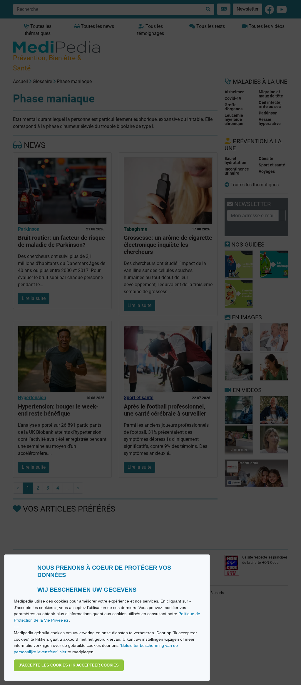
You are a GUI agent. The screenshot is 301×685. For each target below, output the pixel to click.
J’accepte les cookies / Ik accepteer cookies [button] (69, 665)
